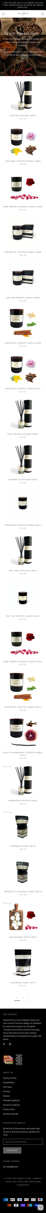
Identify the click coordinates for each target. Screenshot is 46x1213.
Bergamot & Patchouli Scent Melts (23, 891)
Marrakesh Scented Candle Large (23, 343)
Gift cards (7, 1087)
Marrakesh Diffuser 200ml (23, 800)
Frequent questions (11, 1100)
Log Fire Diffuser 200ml (23, 115)
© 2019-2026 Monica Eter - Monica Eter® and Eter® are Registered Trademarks (23, 1181)
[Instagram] (10, 1044)
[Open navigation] (3, 14)
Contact (6, 1091)
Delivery (6, 1096)
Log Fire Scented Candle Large (23, 298)
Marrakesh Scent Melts (23, 983)
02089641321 (12, 1167)
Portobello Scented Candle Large (22, 252)
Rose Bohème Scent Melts (23, 937)
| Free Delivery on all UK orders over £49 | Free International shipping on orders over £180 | (22, 5)
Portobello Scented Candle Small (23, 525)
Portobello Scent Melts (23, 846)
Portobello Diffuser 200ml (23, 479)
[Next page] (29, 998)
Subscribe (12, 1150)
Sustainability (8, 1082)
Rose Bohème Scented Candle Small (23, 661)
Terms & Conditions (11, 1105)
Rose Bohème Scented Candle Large (23, 207)
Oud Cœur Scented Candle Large (23, 161)
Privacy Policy (9, 1109)
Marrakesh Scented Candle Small (23, 707)
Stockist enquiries (10, 1114)
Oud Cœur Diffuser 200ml (23, 570)
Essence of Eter (9, 1078)
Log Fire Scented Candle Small (23, 616)
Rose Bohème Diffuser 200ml (23, 434)
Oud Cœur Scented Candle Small (23, 388)
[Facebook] (4, 1044)
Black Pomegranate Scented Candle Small (23, 753)
